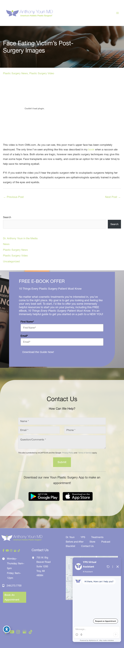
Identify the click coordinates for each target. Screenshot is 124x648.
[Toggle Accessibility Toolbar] (6, 629)
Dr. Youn (70, 537)
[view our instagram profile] (11, 550)
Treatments (97, 537)
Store (92, 541)
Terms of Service (85, 452)
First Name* (27, 321)
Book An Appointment (12, 597)
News (6, 244)
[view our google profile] (15, 550)
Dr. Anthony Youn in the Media (20, 238)
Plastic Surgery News (15, 73)
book (91, 149)
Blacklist (70, 546)
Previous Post (13, 197)
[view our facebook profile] (3, 550)
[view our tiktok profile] (19, 550)
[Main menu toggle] (117, 13)
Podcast (105, 541)
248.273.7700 (14, 585)
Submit (62, 462)
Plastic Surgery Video (41, 73)
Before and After (74, 541)
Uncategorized (11, 261)
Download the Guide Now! (38, 352)
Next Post (113, 197)
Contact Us (87, 546)
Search (7, 217)
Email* (24, 336)
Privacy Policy (68, 452)
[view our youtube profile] (7, 550)
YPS (83, 537)
